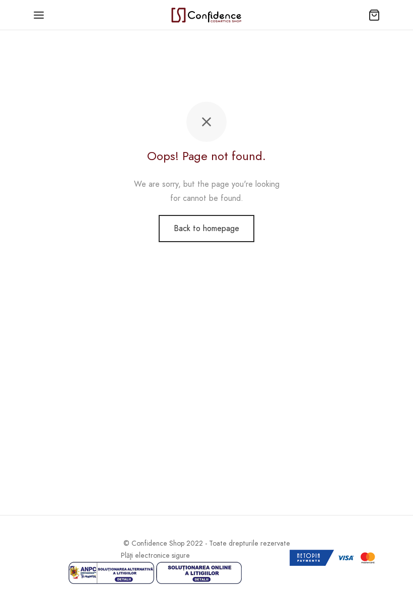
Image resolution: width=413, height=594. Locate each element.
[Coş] (374, 15)
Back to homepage (206, 228)
